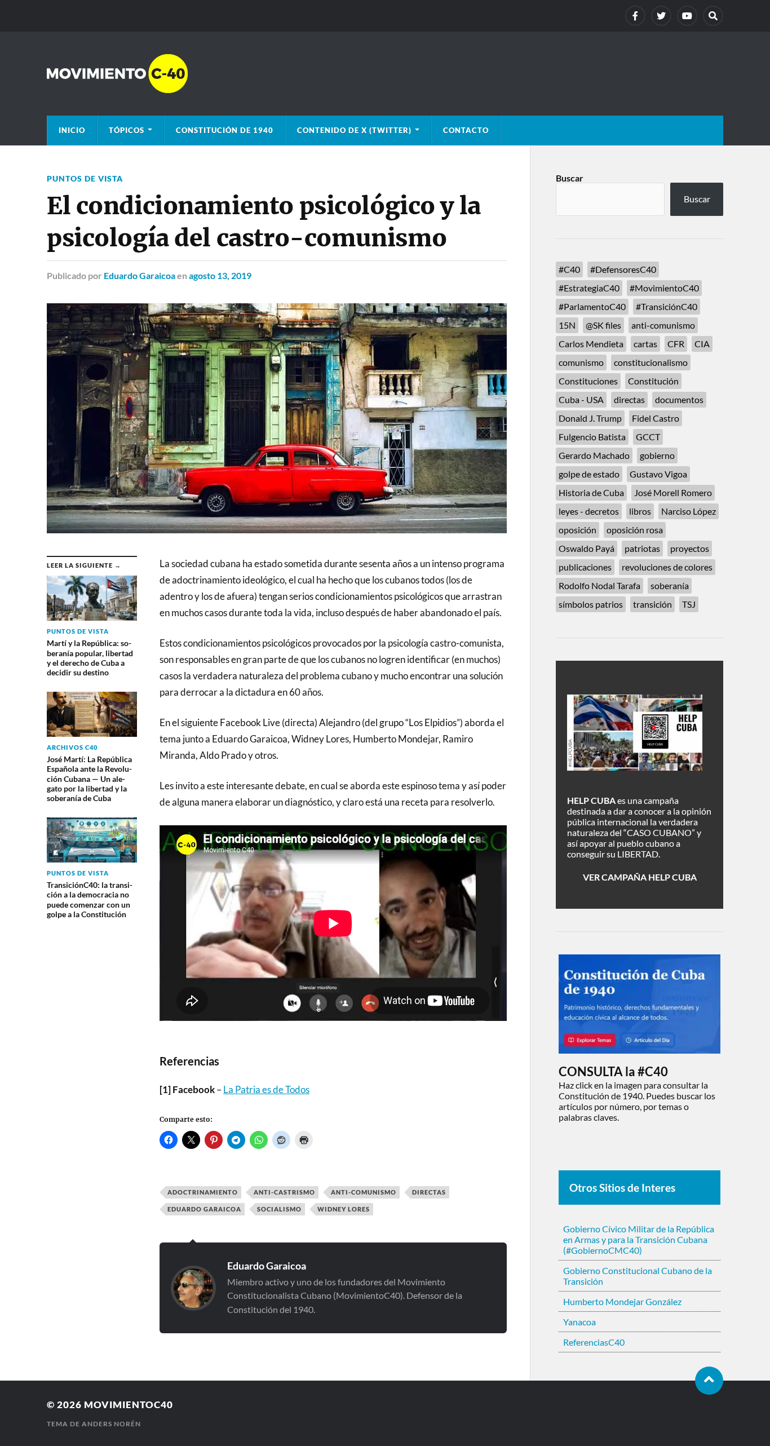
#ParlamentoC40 (592, 306)
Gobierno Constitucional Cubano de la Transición (637, 1275)
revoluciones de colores (667, 566)
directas (429, 1192)
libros (640, 511)
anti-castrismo (284, 1192)
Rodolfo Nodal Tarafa (599, 585)
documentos (679, 399)
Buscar (569, 178)
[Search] (713, 16)
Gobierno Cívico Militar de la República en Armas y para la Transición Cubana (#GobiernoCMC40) (638, 1239)
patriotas (642, 548)
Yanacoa (579, 1321)
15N (567, 325)
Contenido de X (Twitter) (354, 130)
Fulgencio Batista (592, 436)
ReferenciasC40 (594, 1342)
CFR (675, 343)
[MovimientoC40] (385, 73)
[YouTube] (687, 16)
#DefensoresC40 (623, 269)
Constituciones (588, 380)
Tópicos (126, 130)
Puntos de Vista (85, 178)
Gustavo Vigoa (658, 473)
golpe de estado (589, 473)
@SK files (603, 325)
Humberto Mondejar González (622, 1301)
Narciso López (688, 511)
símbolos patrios (591, 604)
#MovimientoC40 (664, 287)
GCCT (648, 436)
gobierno (657, 455)
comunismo (581, 362)
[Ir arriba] (709, 1381)
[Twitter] (661, 16)
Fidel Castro (655, 418)
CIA (702, 343)
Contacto (466, 130)
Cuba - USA (581, 399)
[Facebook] (635, 16)
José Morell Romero (673, 492)
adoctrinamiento (202, 1192)
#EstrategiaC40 (589, 287)
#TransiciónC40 (666, 306)
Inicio (72, 130)
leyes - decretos (589, 511)
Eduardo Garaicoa (139, 275)
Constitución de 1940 (224, 130)
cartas (645, 343)
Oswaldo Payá (586, 548)
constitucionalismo (651, 362)
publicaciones (585, 566)
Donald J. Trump (590, 418)
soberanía (669, 585)
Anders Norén (111, 1424)
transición (652, 604)
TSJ (689, 604)
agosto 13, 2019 (220, 275)
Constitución (653, 380)
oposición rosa (635, 529)
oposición (577, 529)
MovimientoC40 (128, 1404)
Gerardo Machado (594, 455)
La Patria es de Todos (266, 1089)
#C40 (569, 269)
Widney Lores (343, 1209)
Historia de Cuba (591, 492)
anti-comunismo (363, 1192)
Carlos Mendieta (591, 343)
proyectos (689, 548)
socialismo (279, 1209)
